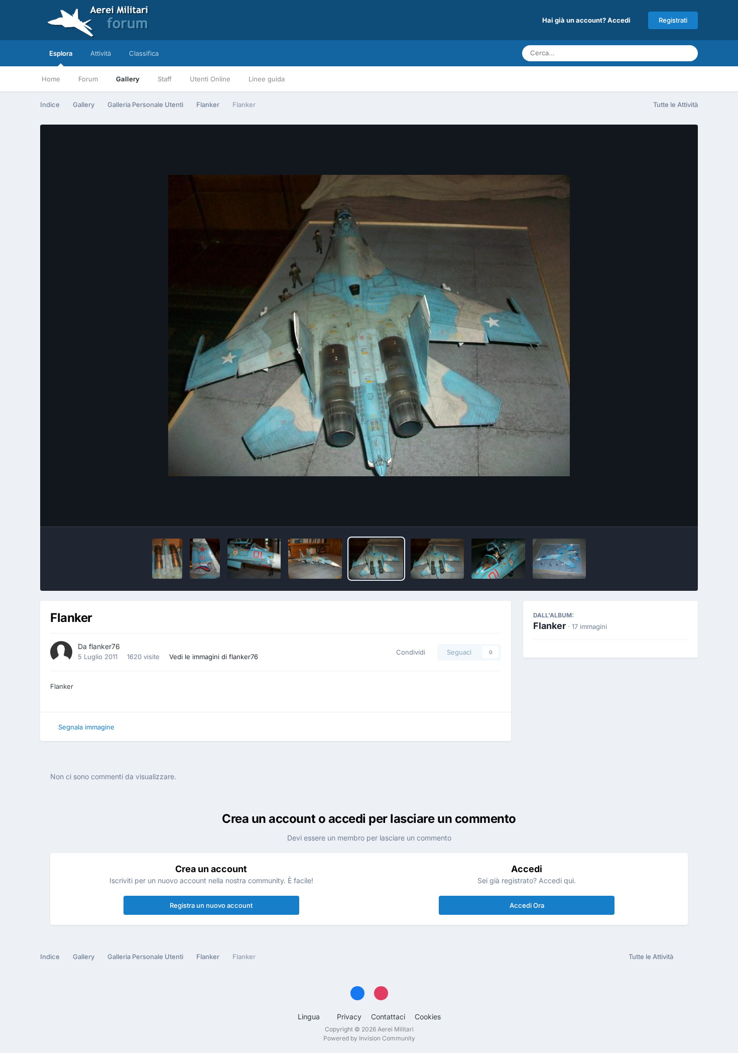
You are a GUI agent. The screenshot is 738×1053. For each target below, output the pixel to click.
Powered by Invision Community (369, 1038)
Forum (88, 79)
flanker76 (104, 646)
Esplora (60, 53)
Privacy (349, 1016)
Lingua (310, 1016)
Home (51, 79)
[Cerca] (687, 53)
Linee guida (267, 79)
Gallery (128, 79)
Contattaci (388, 1016)
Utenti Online (210, 79)
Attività (100, 53)
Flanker (549, 625)
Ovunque (650, 53)
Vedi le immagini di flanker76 (213, 657)
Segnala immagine (86, 727)
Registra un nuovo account (211, 905)
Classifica (144, 53)
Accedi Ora (527, 905)
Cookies (428, 1016)
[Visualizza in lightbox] (369, 325)
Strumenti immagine (643, 508)
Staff (165, 79)
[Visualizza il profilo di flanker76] (61, 652)
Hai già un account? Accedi (588, 20)
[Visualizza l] (167, 559)
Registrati (673, 20)
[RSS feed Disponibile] (688, 957)
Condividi (408, 652)
